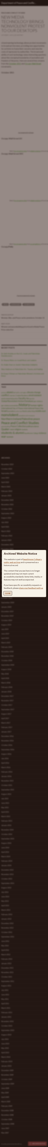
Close (7, 593)
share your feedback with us (31, 588)
